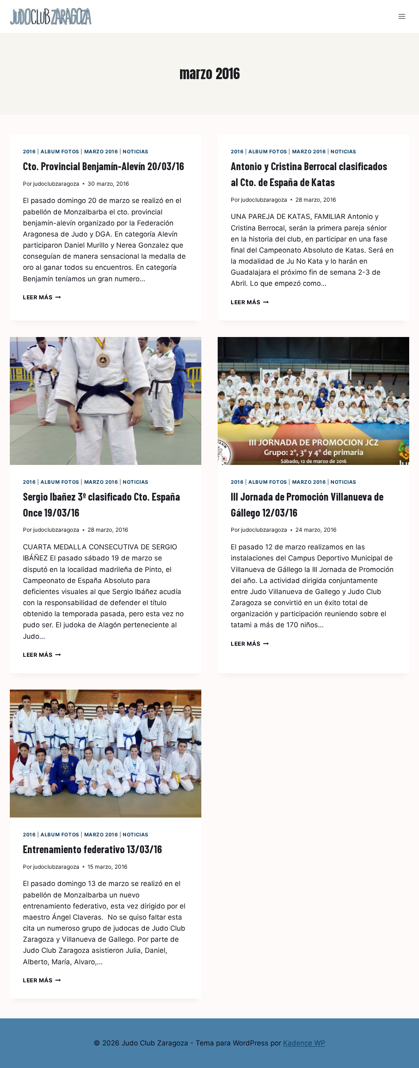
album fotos (60, 151)
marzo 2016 (101, 151)
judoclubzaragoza (56, 183)
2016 (29, 151)
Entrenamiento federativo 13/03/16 (92, 849)
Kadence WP (304, 1043)
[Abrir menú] (401, 16)
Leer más (42, 297)
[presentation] (105, 401)
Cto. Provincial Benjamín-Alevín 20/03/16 (103, 165)
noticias (136, 151)
